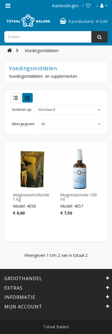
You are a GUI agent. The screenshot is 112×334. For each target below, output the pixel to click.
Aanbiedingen (65, 5)
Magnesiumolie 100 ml (78, 197)
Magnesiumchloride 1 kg (31, 197)
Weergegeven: (23, 124)
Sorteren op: (22, 109)
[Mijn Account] (101, 5)
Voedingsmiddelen (42, 50)
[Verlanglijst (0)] (85, 5)
